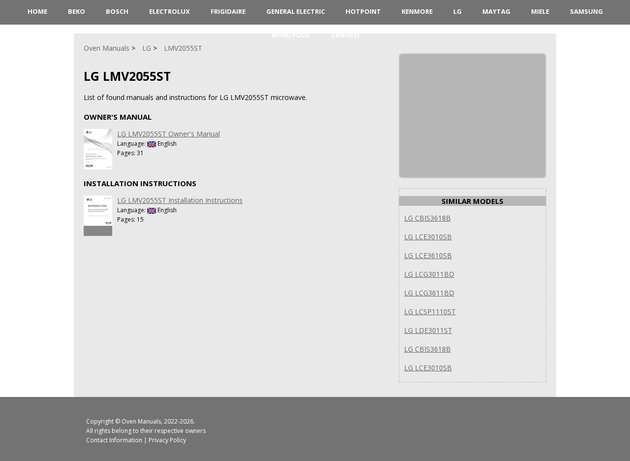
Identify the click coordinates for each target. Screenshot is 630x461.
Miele (540, 11)
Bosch (117, 11)
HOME (37, 11)
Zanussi (345, 35)
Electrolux (169, 11)
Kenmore (417, 11)
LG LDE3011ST (428, 330)
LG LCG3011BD (429, 274)
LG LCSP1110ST (430, 311)
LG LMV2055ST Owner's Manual (168, 133)
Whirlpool (290, 35)
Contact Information (114, 440)
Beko (76, 11)
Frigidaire (228, 11)
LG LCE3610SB (428, 255)
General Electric (295, 11)
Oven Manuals (141, 421)
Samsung (586, 11)
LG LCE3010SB (428, 236)
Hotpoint (363, 11)
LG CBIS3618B (427, 218)
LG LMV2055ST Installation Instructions (180, 200)
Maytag (496, 11)
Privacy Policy (167, 440)
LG (457, 11)
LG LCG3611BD (429, 292)
